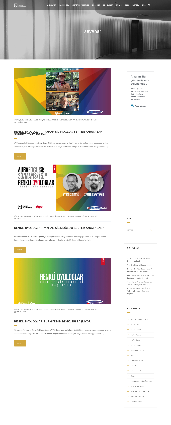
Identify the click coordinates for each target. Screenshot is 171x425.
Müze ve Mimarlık (137, 386)
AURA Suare (135, 340)
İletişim (135, 5)
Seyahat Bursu (136, 402)
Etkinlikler (108, 5)
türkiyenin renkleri (89, 120)
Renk (40, 120)
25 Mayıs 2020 (21, 312)
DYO (17, 120)
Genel (133, 376)
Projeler (96, 5)
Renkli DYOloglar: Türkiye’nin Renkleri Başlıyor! (52, 321)
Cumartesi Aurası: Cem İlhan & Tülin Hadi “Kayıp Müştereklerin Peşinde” (139, 291)
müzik (36, 120)
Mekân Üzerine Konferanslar (141, 381)
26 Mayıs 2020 (21, 218)
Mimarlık (29, 120)
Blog (127, 5)
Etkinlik (133, 366)
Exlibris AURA (136, 371)
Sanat (72, 120)
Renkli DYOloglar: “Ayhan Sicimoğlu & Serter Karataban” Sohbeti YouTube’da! (59, 133)
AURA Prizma (136, 335)
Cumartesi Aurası (137, 361)
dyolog (23, 120)
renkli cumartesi (49, 120)
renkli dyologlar (62, 120)
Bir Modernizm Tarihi (138, 350)
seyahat (78, 120)
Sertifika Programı (80, 5)
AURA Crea (135, 325)
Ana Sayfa (51, 5)
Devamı (20, 156)
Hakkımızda (64, 5)
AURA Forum (136, 330)
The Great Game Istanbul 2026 (139, 265)
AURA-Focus (135, 345)
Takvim (119, 5)
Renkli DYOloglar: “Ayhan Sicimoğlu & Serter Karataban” (59, 228)
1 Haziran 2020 (21, 122)
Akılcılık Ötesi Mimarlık (139, 319)
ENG (144, 5)
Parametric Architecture (140, 391)
